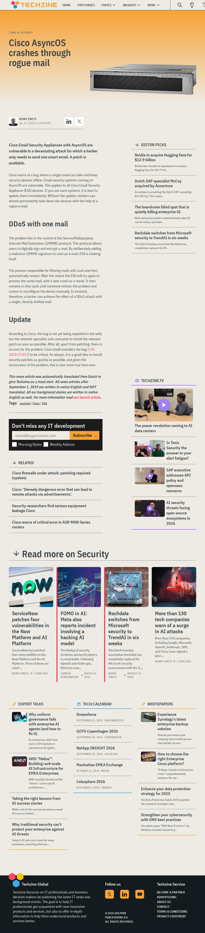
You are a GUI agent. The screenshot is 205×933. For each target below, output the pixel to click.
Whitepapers (160, 704)
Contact (163, 907)
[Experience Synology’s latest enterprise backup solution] (148, 728)
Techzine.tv (152, 380)
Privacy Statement (171, 916)
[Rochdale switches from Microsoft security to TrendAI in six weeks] (127, 587)
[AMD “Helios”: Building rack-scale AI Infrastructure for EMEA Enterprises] (19, 772)
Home (67, 5)
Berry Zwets (20, 673)
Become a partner (171, 892)
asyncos (25, 403)
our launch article (86, 397)
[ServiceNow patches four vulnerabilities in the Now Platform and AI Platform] (31, 587)
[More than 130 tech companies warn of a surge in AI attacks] (174, 587)
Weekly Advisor (62, 444)
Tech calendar (97, 704)
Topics (106, 5)
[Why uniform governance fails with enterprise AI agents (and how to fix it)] (19, 731)
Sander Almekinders (69, 675)
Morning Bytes (30, 444)
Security (26, 32)
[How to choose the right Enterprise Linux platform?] (148, 766)
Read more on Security (65, 554)
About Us (164, 902)
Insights (129, 5)
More (152, 5)
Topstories (86, 5)
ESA (44, 403)
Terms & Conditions (172, 911)
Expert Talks (30, 704)
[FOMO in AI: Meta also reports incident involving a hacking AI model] (79, 587)
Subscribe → (85, 435)
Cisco (36, 403)
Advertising (166, 897)
